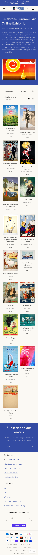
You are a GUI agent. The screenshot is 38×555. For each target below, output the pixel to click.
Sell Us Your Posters (11, 473)
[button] (4, 8)
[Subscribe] (32, 446)
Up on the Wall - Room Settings (14, 506)
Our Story (7, 488)
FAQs (5, 493)
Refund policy (17, 547)
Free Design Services (11, 477)
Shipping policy (25, 550)
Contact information (20, 553)
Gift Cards (7, 497)
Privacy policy (27, 547)
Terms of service (14, 550)
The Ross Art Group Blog (12, 501)
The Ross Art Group (18, 544)
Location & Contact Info (12, 468)
